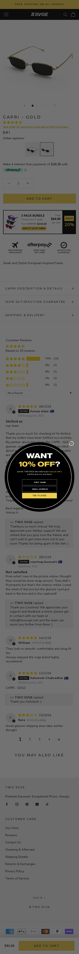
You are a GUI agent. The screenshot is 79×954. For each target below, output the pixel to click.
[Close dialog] (71, 444)
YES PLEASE (39, 495)
